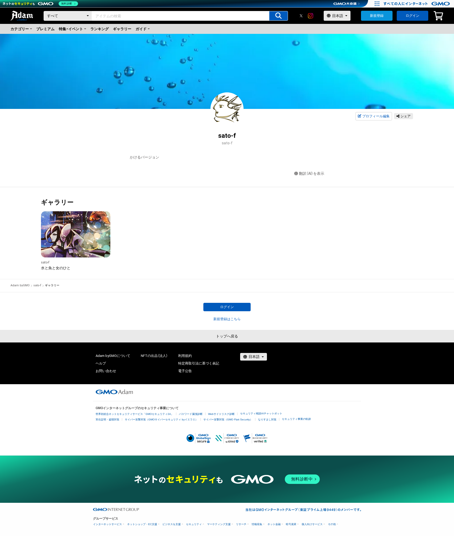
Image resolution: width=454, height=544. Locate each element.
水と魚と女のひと (55, 268)
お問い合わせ (106, 371)
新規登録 (377, 16)
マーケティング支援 (219, 524)
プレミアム (45, 29)
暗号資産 (291, 524)
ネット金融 (274, 524)
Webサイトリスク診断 (221, 414)
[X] (301, 15)
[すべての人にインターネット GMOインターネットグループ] (417, 3)
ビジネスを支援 (171, 524)
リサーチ (241, 524)
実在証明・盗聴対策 (107, 419)
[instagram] (310, 15)
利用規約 (185, 356)
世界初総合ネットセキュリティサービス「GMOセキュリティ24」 (134, 414)
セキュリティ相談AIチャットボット (261, 413)
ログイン (412, 16)
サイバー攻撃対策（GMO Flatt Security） (227, 419)
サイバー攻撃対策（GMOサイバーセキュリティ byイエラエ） (161, 419)
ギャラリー (122, 29)
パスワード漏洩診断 (191, 414)
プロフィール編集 (376, 116)
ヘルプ (101, 363)
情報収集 (257, 524)
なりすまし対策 (267, 419)
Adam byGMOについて (113, 356)
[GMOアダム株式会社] (114, 391)
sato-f (45, 262)
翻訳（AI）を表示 (311, 173)
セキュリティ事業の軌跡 (296, 419)
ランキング (99, 29)
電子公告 (185, 371)
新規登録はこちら (227, 319)
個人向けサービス (312, 524)
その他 (332, 524)
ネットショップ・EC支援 (142, 524)
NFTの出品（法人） (154, 356)
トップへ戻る (227, 336)
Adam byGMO (20, 285)
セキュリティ (194, 524)
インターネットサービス (107, 524)
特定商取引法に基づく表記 (198, 363)
